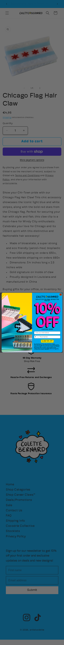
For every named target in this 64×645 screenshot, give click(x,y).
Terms (57, 349)
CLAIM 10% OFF (47, 341)
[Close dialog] (61, 294)
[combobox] (36, 336)
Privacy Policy (52, 349)
